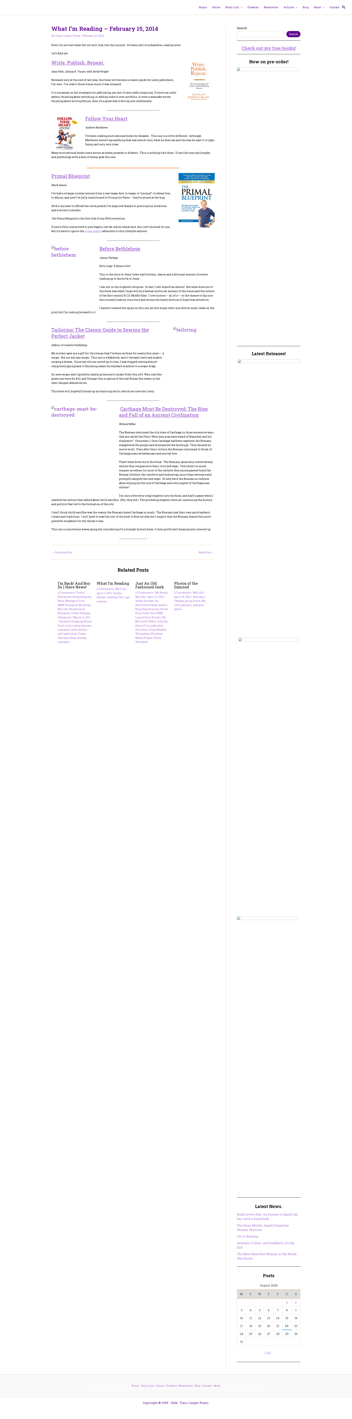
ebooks (101, 597)
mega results (93, 231)
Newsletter (185, 1385)
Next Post (206, 552)
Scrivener (141, 629)
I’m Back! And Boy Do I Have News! (74, 585)
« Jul (267, 1353)
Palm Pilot (142, 625)
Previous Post (62, 552)
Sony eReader (157, 629)
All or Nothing (247, 1236)
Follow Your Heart (106, 118)
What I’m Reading (113, 583)
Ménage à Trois (75, 601)
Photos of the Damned (186, 585)
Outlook (162, 621)
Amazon (64, 621)
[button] (240, 7)
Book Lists (148, 1385)
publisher (157, 625)
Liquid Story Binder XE (150, 617)
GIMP (159, 613)
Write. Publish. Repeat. (77, 62)
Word (157, 638)
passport (186, 605)
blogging (77, 621)
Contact (207, 1385)
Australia (199, 596)
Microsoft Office (145, 621)
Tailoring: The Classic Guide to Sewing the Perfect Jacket (100, 333)
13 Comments (144, 592)
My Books (84, 605)
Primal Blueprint (70, 176)
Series (160, 1385)
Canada (179, 601)
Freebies (171, 1385)
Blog (197, 1385)
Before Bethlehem (119, 248)
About (217, 1385)
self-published (67, 633)
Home (135, 1385)
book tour (149, 613)
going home (192, 601)
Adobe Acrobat (144, 601)
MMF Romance (67, 605)
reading (112, 597)
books (118, 593)
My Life (63, 609)
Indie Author (79, 629)
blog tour (153, 609)
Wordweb (141, 642)
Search (242, 28)
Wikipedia (142, 633)
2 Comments (105, 589)
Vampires (64, 617)
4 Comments (66, 592)
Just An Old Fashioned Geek (149, 585)
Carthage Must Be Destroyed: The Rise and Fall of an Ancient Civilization (163, 412)
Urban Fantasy (80, 613)
